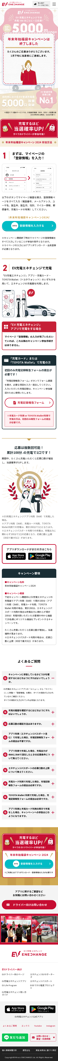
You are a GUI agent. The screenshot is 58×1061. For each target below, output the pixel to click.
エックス (25, 1025)
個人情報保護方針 (9, 1050)
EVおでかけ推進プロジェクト (42, 986)
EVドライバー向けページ (13, 974)
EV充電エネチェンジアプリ (14, 981)
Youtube (38, 1025)
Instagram (50, 1025)
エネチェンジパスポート (41, 981)
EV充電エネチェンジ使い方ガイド (14, 993)
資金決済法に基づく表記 (46, 1050)
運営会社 (26, 1050)
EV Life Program (9, 985)
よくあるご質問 (10, 1025)
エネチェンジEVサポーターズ (42, 975)
